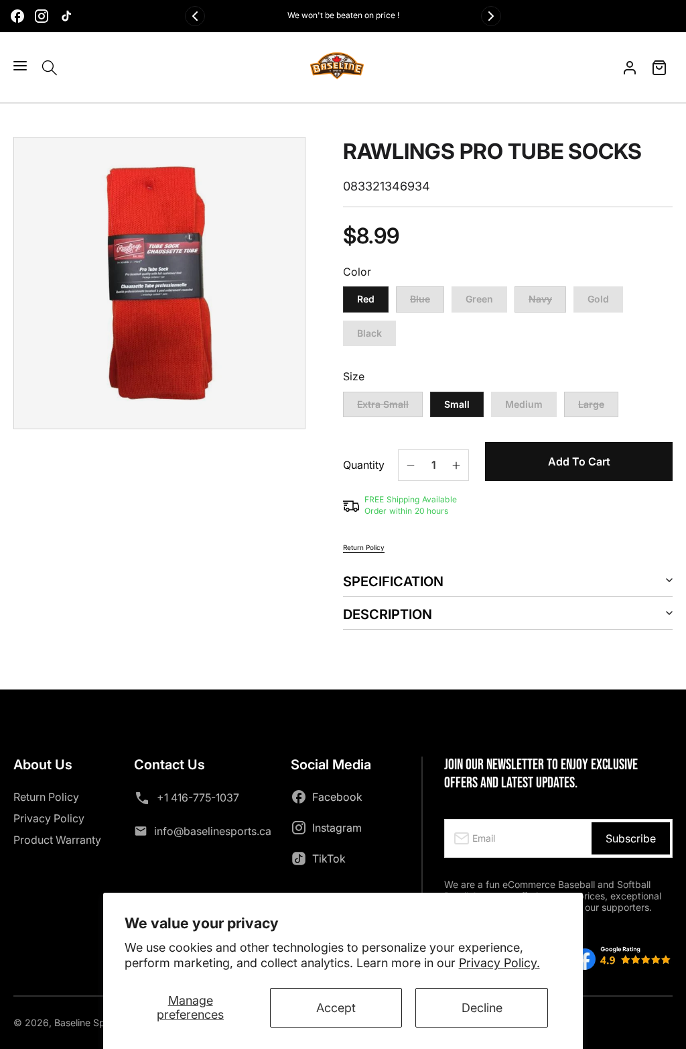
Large (598, 408)
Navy (547, 303)
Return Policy (364, 547)
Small (457, 404)
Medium (524, 404)
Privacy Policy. (499, 963)
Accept (336, 1008)
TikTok (329, 858)
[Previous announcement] (195, 16)
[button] (20, 65)
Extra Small (390, 408)
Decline (482, 1008)
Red (365, 299)
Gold (598, 299)
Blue (427, 303)
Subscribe (631, 838)
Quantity (364, 465)
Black (369, 333)
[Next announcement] (491, 16)
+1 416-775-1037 (198, 797)
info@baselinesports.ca (212, 831)
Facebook (337, 797)
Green (479, 299)
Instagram (337, 827)
